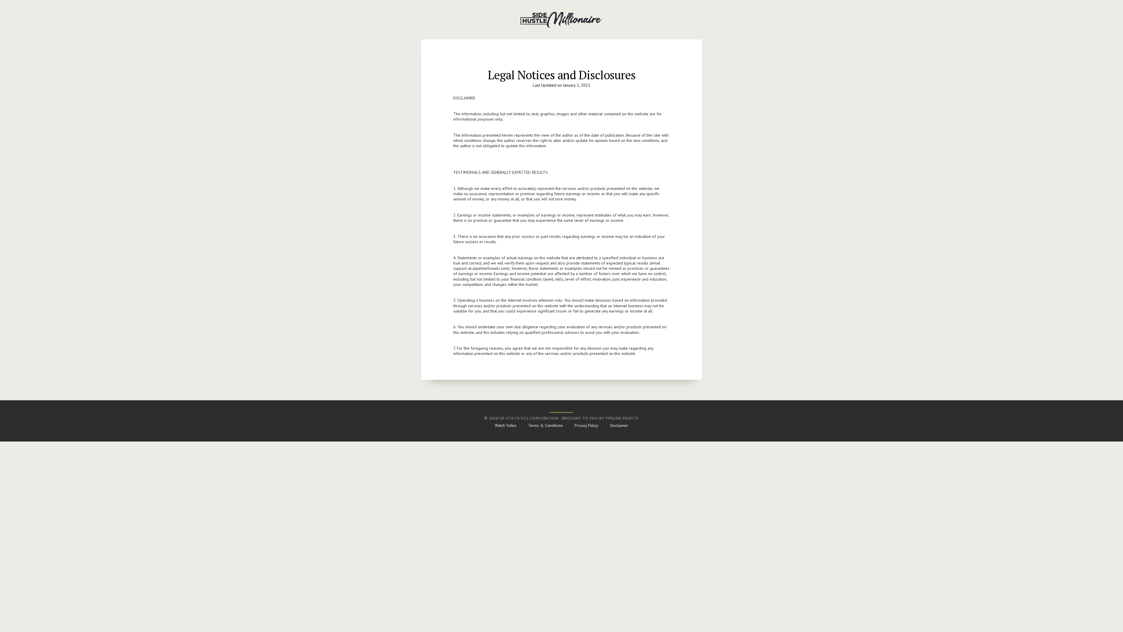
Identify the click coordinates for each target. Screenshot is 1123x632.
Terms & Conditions (545, 425)
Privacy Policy (586, 425)
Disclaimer (619, 425)
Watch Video (505, 425)
